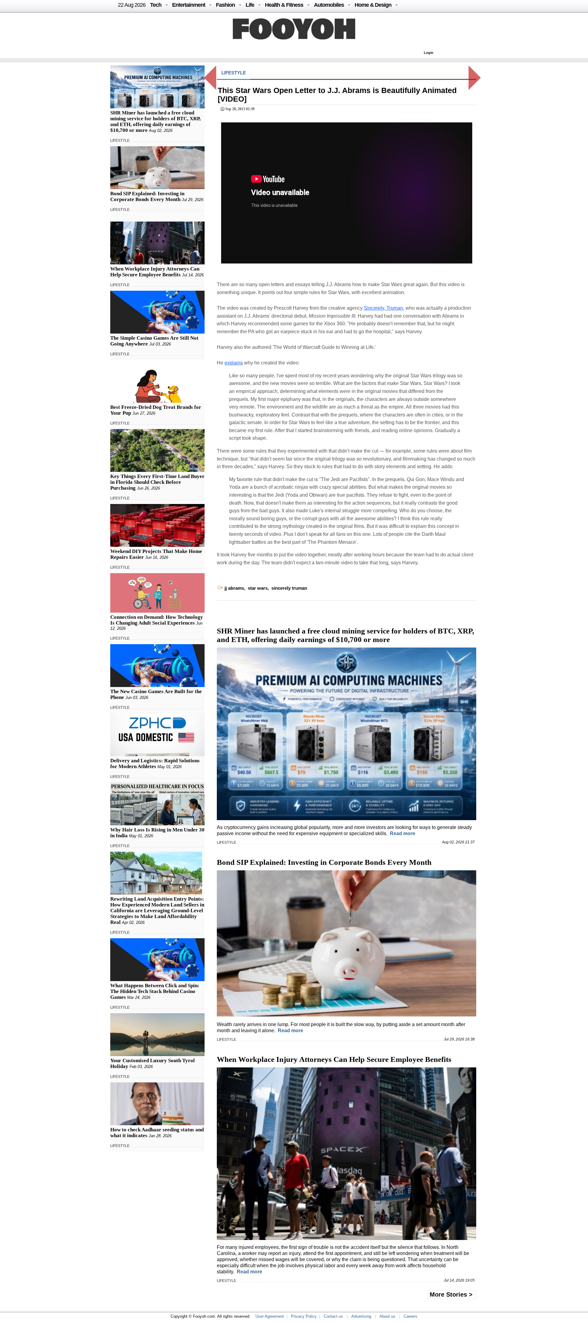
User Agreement (269, 1316)
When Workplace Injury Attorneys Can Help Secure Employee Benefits (154, 272)
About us (387, 1316)
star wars (258, 588)
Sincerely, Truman (383, 308)
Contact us (333, 1316)
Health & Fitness (284, 5)
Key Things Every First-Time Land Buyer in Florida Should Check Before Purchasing (157, 482)
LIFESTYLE (120, 140)
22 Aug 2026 (131, 5)
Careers (410, 1316)
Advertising (361, 1316)
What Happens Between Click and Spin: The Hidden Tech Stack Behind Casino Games (154, 991)
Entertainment (188, 5)
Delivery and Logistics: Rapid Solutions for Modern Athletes (155, 763)
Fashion (225, 5)
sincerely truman (289, 588)
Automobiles (329, 5)
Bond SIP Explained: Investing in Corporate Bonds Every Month (147, 196)
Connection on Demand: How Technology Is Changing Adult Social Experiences (156, 620)
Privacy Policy (304, 1316)
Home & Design (373, 5)
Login (428, 52)
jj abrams (234, 588)
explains (233, 362)
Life (250, 5)
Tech (155, 5)
